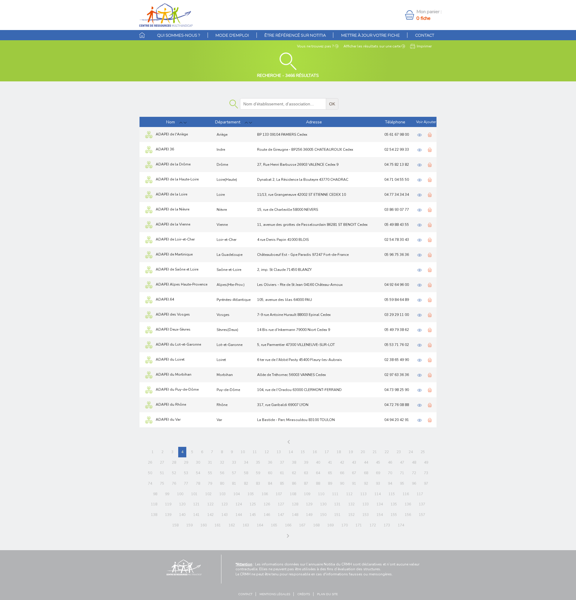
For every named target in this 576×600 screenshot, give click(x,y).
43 (354, 462)
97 (426, 483)
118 (154, 504)
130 (323, 504)
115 (391, 494)
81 (234, 483)
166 (288, 525)
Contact (424, 35)
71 (402, 473)
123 (224, 504)
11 (255, 452)
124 (239, 504)
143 (224, 514)
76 (174, 483)
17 (327, 452)
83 (258, 483)
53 (186, 473)
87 (306, 483)
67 (354, 473)
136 (408, 504)
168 (316, 525)
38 (294, 462)
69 (378, 473)
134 (379, 504)
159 (189, 525)
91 (354, 483)
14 (291, 452)
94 (390, 483)
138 (154, 514)
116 (406, 494)
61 (282, 473)
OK (332, 104)
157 (422, 514)
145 (253, 514)
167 (302, 525)
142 (210, 514)
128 (295, 504)
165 (274, 525)
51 (162, 473)
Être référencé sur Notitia (295, 35)
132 (351, 504)
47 (402, 462)
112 (349, 494)
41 (330, 462)
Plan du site (327, 594)
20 (363, 452)
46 (390, 462)
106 (265, 494)
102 (208, 494)
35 (258, 462)
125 (253, 504)
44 (366, 462)
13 (279, 452)
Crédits (303, 594)
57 (234, 473)
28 (174, 462)
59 (258, 473)
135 (394, 504)
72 (414, 473)
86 (294, 483)
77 (186, 483)
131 (337, 504)
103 (222, 494)
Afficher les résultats (372, 46)
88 (318, 483)
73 (426, 473)
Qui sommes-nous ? (178, 35)
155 (394, 514)
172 (373, 525)
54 (198, 473)
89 (330, 483)
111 (335, 494)
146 (267, 514)
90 (342, 483)
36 (270, 462)
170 (344, 525)
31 (210, 462)
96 (414, 483)
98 (155, 494)
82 (246, 483)
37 (282, 462)
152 (351, 514)
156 (408, 514)
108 (293, 494)
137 (422, 504)
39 (306, 462)
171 (359, 525)
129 (309, 504)
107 (279, 494)
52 (174, 473)
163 (246, 525)
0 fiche (423, 18)
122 (210, 504)
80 (222, 483)
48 (414, 462)
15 (303, 452)
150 (323, 514)
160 (203, 525)
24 (411, 452)
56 (222, 473)
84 (270, 483)
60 (270, 473)
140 (182, 514)
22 (387, 452)
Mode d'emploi (232, 35)
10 (243, 452)
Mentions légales (275, 594)
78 (198, 483)
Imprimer (424, 46)
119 (168, 504)
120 (182, 504)
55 (210, 473)
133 (365, 504)
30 (198, 462)
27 (162, 462)
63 (306, 473)
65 (330, 473)
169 (330, 525)
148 (295, 514)
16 (315, 452)
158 (175, 525)
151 (337, 514)
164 (260, 525)
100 (180, 494)
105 (251, 494)
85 (282, 483)
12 (267, 452)
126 (267, 504)
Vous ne (315, 46)
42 (342, 462)
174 (401, 525)
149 (309, 514)
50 (150, 473)
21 (375, 452)
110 (321, 494)
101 (194, 494)
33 (234, 462)
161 (217, 525)
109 (307, 494)
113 (363, 494)
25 (423, 452)
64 (318, 473)
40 (318, 462)
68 (366, 473)
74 (150, 483)
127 (281, 504)
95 (402, 483)
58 (246, 473)
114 (377, 494)
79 (210, 483)
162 (232, 525)
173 (387, 525)
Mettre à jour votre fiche (370, 35)
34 (246, 462)
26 (150, 462)
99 (167, 494)
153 (365, 514)
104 (236, 494)
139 (168, 514)
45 (378, 462)
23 (399, 452)
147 (281, 514)
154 (379, 514)
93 (378, 483)
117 (420, 494)
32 (222, 462)
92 (366, 483)
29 (186, 462)
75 (162, 483)
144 (239, 514)
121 (196, 504)
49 (426, 462)
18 (339, 452)
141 (196, 514)
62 (294, 473)
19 (351, 452)
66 (342, 473)
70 (390, 473)
